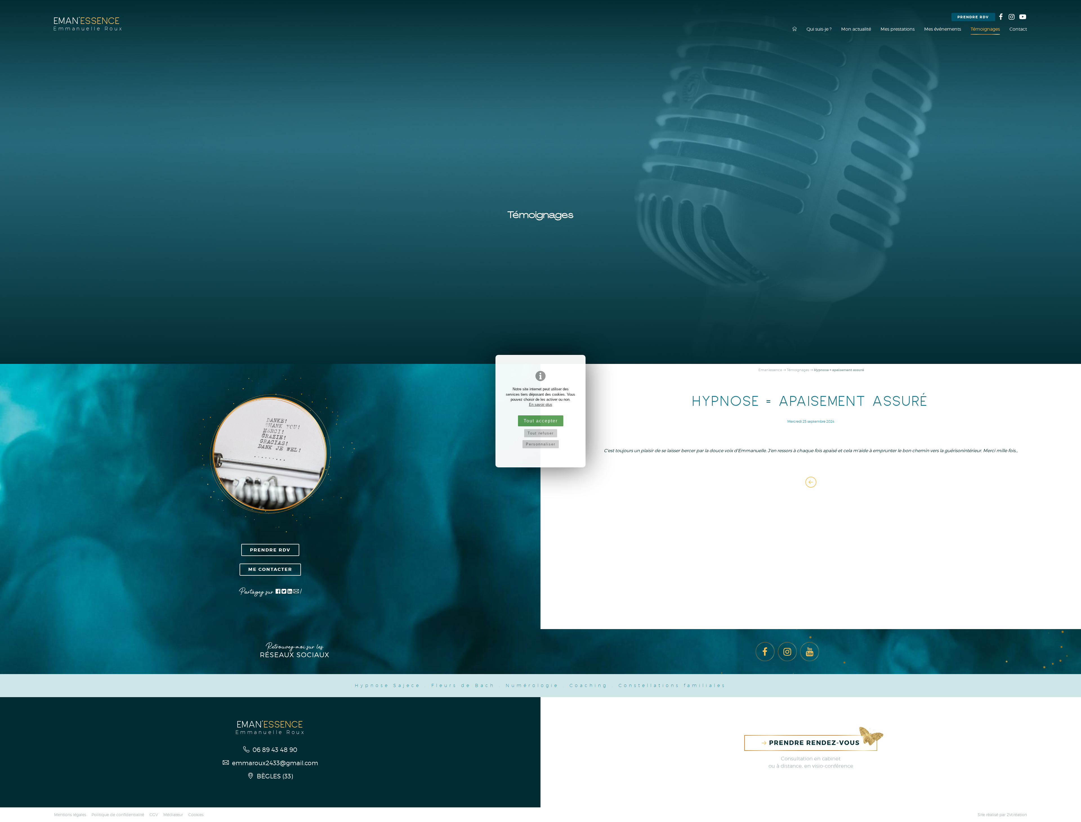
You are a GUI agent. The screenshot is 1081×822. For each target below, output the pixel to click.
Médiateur (173, 814)
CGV (153, 814)
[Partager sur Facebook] (278, 592)
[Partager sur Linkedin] (289, 592)
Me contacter (270, 569)
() (275, 776)
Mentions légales (70, 814)
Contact (1018, 29)
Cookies (196, 814)
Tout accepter (541, 420)
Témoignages (985, 29)
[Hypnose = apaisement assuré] (270, 454)
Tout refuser (541, 433)
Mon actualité (856, 29)
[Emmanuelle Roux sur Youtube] (1023, 17)
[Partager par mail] (296, 592)
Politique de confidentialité (117, 814)
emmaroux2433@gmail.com (274, 763)
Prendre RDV (973, 17)
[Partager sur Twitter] (284, 592)
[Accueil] (794, 29)
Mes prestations (898, 29)
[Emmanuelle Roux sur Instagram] (1012, 17)
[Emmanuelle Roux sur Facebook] (1001, 17)
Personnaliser (540, 444)
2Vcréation (1017, 814)
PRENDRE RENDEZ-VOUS (813, 743)
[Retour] (810, 482)
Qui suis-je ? (819, 29)
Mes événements (942, 29)
